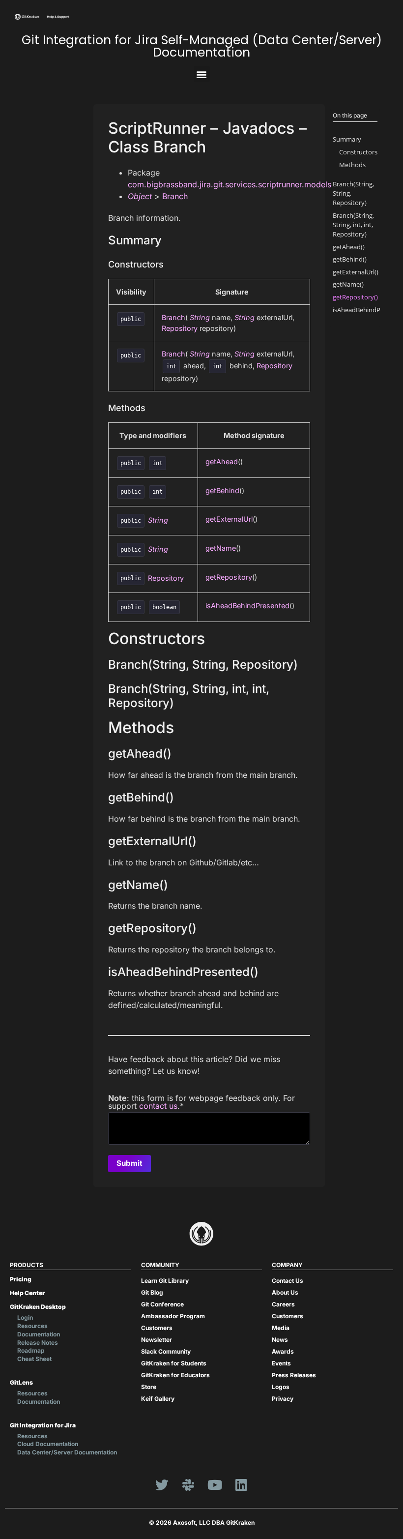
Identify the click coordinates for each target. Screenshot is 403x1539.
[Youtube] (215, 1485)
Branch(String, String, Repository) (353, 193)
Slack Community (166, 1351)
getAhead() (349, 246)
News (280, 1339)
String (200, 317)
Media (280, 1328)
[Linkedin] (241, 1485)
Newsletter (156, 1339)
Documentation (38, 1334)
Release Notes (37, 1342)
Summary (347, 139)
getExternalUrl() (355, 271)
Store (148, 1387)
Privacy (282, 1398)
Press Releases (294, 1375)
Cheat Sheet (34, 1358)
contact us (158, 1106)
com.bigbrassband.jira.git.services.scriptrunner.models (229, 184)
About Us (285, 1292)
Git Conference (162, 1304)
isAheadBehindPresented (247, 605)
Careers (283, 1304)
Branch (175, 196)
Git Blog (152, 1292)
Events (281, 1363)
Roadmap (31, 1350)
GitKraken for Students (173, 1363)
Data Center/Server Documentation (67, 1452)
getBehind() (350, 259)
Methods (352, 164)
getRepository (228, 577)
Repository (180, 328)
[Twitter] (161, 1485)
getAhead (221, 461)
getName (220, 548)
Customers (157, 1328)
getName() (348, 284)
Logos (280, 1387)
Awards (283, 1351)
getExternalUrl (229, 519)
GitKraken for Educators (175, 1375)
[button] (202, 74)
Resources (32, 1326)
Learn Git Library (165, 1280)
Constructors (358, 152)
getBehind (222, 490)
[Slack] (188, 1485)
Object (140, 196)
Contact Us (287, 1280)
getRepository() (355, 297)
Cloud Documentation (47, 1444)
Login (25, 1317)
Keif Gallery (157, 1398)
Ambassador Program (173, 1316)
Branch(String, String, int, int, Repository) (353, 224)
